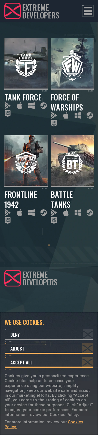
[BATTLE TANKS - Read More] (72, 179)
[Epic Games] (7, 113)
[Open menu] (88, 11)
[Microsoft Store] (31, 105)
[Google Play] (7, 105)
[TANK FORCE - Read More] (26, 82)
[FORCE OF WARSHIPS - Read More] (72, 82)
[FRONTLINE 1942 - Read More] (26, 179)
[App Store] (19, 105)
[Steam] (43, 105)
